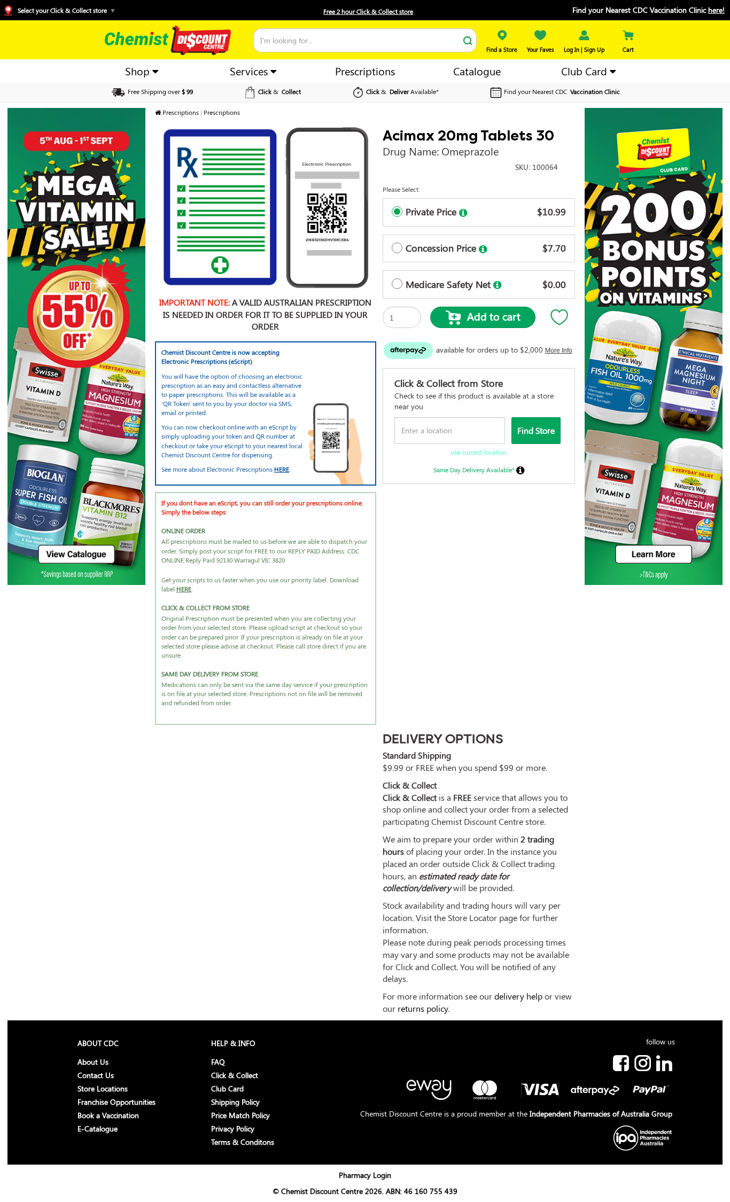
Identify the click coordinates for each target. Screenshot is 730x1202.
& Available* (402, 91)
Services (250, 71)
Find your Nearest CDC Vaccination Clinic (648, 10)
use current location (479, 452)
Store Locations (102, 1088)
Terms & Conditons (242, 1142)
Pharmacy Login (365, 1175)
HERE (281, 469)
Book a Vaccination (108, 1115)
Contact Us (95, 1075)
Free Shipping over (159, 91)
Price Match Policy (240, 1115)
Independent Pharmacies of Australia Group (601, 1114)
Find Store (536, 430)
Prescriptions (365, 71)
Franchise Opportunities (116, 1102)
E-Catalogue (97, 1128)
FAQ (218, 1062)
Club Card (585, 71)
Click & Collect (234, 1075)
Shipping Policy (235, 1102)
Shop (138, 71)
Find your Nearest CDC (562, 91)
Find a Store (501, 49)
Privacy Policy (232, 1128)
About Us (92, 1062)
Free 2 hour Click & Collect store (368, 11)
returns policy (423, 1008)
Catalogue (477, 71)
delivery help (518, 996)
